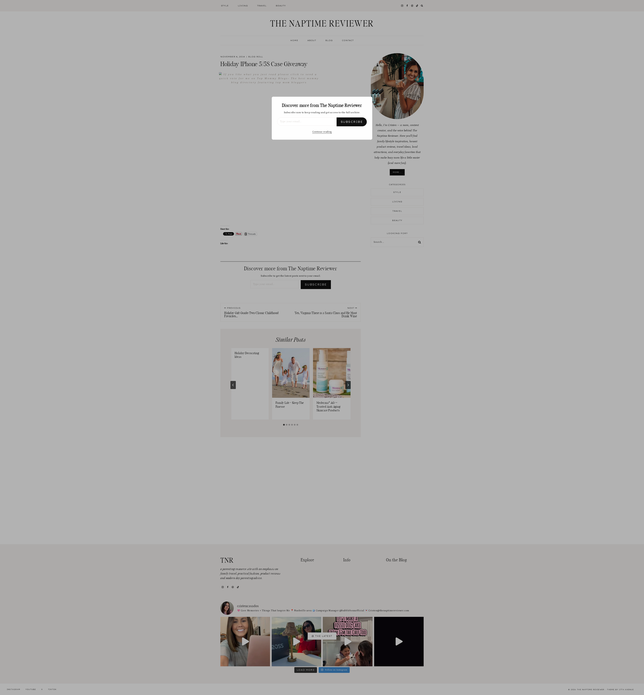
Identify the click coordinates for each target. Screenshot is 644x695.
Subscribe (352, 121)
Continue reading (322, 132)
